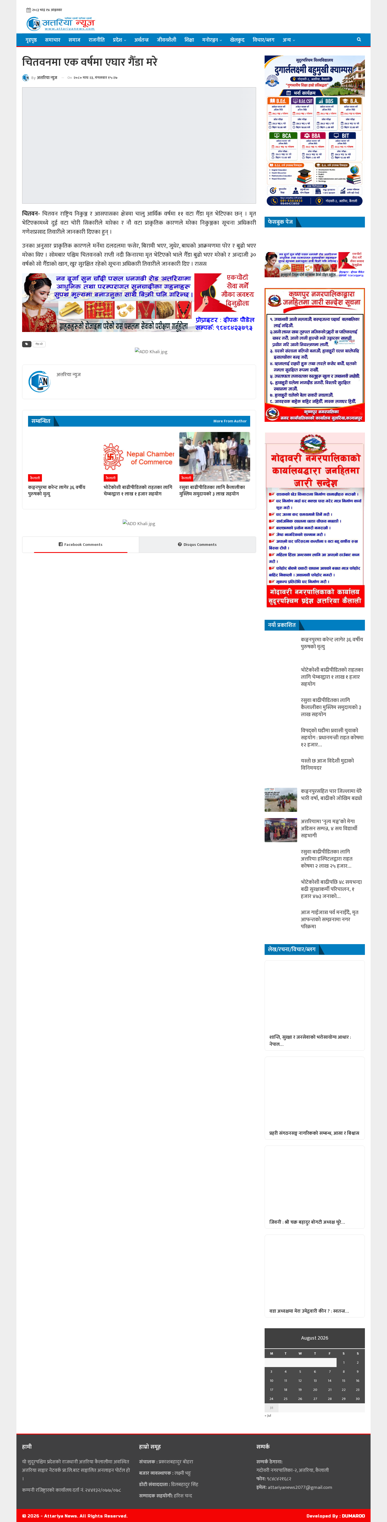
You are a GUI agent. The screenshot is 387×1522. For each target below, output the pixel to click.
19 (300, 1390)
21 (329, 1390)
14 (329, 1381)
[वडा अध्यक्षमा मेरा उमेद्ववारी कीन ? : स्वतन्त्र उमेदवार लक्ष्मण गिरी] (315, 1269)
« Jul (268, 1415)
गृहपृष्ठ (31, 40)
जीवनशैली (166, 40)
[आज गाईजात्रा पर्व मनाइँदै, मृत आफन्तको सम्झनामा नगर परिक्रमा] (281, 921)
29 (344, 1399)
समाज (74, 40)
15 (343, 1381)
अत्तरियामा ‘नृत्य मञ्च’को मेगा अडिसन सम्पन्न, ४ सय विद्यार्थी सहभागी (329, 828)
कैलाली (35, 478)
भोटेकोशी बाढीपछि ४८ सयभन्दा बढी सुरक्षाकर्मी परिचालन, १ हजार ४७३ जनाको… (331, 889)
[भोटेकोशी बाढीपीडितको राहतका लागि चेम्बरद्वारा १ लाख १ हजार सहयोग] (139, 456)
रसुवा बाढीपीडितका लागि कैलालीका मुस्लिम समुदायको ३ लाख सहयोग (331, 707)
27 (315, 1399)
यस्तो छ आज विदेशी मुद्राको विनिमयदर (327, 764)
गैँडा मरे (39, 344)
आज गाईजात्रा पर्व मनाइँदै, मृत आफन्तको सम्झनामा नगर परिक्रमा (329, 919)
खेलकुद (237, 40)
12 (300, 1381)
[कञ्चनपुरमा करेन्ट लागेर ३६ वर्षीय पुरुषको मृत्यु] (63, 456)
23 (358, 1390)
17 (271, 1390)
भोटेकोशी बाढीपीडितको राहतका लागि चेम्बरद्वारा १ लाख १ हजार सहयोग (332, 677)
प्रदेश (117, 40)
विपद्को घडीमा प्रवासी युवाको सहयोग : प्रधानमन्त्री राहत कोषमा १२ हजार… (332, 737)
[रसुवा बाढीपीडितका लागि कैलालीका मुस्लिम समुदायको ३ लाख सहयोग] (214, 456)
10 (271, 1381)
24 (271, 1399)
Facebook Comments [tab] (83, 544)
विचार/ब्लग (264, 40)
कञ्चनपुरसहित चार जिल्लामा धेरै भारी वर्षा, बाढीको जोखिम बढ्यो (331, 795)
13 (315, 1381)
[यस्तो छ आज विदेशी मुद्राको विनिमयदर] (281, 769)
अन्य (287, 40)
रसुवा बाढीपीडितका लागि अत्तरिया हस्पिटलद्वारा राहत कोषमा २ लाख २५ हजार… (326, 859)
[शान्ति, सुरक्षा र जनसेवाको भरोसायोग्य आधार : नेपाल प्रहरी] (315, 995)
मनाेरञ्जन (210, 40)
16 (358, 1381)
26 (300, 1399)
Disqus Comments (200, 544)
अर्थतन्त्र (141, 40)
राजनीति (97, 40)
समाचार (52, 40)
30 (358, 1399)
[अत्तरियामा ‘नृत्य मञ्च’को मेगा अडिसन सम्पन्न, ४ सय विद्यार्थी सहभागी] (281, 830)
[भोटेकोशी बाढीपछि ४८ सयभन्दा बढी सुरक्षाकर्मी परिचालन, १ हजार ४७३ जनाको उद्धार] (281, 891)
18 (285, 1390)
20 (315, 1390)
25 (286, 1399)
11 (285, 1381)
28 (330, 1399)
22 (344, 1390)
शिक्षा (189, 40)
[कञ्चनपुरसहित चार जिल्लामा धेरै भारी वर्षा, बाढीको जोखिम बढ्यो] (281, 800)
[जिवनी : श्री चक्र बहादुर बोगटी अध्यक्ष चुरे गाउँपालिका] (315, 1181)
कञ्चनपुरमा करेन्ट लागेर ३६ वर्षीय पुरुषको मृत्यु (332, 643)
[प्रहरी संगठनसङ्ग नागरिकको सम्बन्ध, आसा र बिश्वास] (315, 1092)
